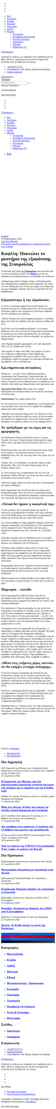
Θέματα (10, 31)
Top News (11, 18)
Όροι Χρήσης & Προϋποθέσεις (21, 1094)
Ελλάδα (10, 21)
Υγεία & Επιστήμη (21, 39)
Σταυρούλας (30, 271)
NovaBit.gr (31, 1101)
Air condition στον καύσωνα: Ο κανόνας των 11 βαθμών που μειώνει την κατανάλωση (27, 828)
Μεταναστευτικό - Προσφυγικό (25, 983)
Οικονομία (12, 26)
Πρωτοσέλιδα (15, 953)
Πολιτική (11, 24)
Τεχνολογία (18, 34)
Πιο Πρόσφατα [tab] (14, 756)
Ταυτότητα (13, 1030)
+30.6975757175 (15, 67)
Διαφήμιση (13, 1036)
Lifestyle (17, 44)
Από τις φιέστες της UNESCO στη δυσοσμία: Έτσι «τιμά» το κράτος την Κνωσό (27, 847)
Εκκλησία (13, 989)
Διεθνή (10, 29)
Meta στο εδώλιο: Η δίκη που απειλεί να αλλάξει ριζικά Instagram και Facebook (24, 809)
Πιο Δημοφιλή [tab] (13, 753)
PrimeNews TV (20, 47)
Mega (33, 274)
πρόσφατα (14, 748)
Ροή (8, 16)
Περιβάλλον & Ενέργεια (24, 37)
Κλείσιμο (5, 80)
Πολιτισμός (18, 42)
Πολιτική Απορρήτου (16, 1091)
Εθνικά (11, 977)
